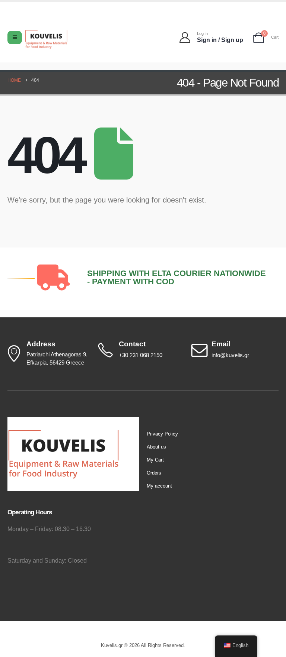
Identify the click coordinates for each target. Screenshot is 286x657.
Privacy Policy (162, 434)
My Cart (155, 460)
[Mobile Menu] (14, 37)
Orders (154, 473)
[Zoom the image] (63, 421)
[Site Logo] (46, 39)
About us (156, 447)
